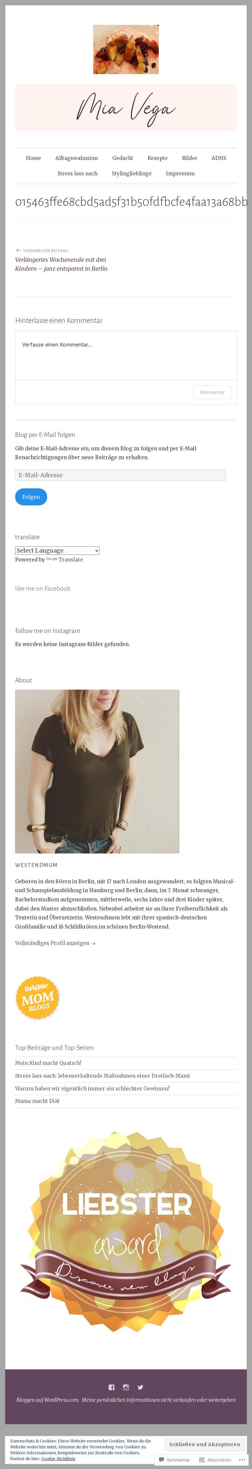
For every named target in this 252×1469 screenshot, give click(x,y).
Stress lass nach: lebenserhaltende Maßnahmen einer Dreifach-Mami (102, 1076)
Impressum (180, 173)
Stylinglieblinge (132, 173)
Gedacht (122, 158)
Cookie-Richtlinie (58, 1458)
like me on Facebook (42, 588)
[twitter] (140, 1387)
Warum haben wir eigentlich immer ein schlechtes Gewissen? (92, 1089)
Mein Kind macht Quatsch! (48, 1063)
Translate (70, 560)
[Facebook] (111, 1387)
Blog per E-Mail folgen (45, 434)
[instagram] (126, 1387)
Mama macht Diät (37, 1101)
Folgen (31, 497)
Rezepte (158, 158)
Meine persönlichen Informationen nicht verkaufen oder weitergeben (159, 1400)
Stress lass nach (77, 173)
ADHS (219, 158)
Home (33, 158)
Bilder (189, 158)
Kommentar (212, 392)
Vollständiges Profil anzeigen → (55, 943)
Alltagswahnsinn (76, 158)
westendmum (36, 865)
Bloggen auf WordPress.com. (47, 1400)
